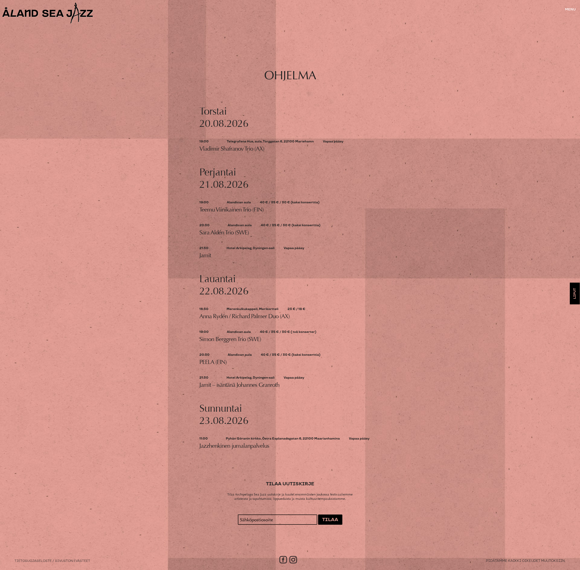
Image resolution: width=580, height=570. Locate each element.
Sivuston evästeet (72, 561)
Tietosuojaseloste (33, 561)
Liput (575, 293)
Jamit (205, 255)
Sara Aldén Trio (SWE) (224, 232)
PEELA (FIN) (213, 362)
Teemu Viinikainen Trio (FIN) (231, 209)
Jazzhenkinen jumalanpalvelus (234, 445)
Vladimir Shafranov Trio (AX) (231, 148)
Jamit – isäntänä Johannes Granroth (239, 384)
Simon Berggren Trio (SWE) (230, 339)
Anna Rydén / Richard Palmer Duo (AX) (244, 316)
